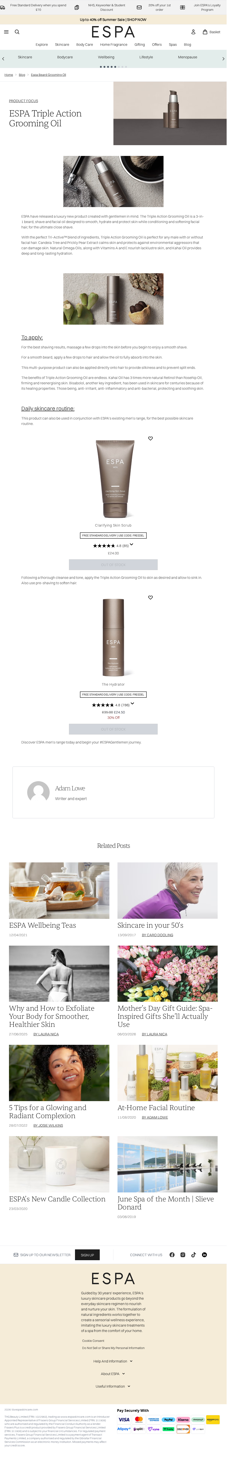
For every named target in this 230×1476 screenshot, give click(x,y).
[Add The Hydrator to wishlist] (150, 597)
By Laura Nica (46, 1034)
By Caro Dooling (157, 935)
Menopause (187, 57)
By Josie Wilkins (48, 1125)
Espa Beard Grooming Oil (48, 75)
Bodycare (65, 57)
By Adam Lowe (155, 1117)
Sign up (87, 1255)
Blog (22, 75)
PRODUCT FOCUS (23, 100)
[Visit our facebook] (172, 1254)
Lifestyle (146, 57)
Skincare (25, 57)
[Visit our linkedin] (204, 1254)
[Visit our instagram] (182, 1254)
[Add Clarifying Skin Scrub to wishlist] (150, 438)
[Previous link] (3, 59)
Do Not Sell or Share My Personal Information (113, 1348)
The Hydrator (113, 684)
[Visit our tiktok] (193, 1254)
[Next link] (223, 59)
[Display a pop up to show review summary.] (131, 544)
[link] (193, 31)
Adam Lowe (70, 788)
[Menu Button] (6, 31)
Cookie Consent (93, 1341)
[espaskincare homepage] (113, 31)
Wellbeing (106, 57)
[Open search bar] (17, 31)
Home (8, 75)
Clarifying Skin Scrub (113, 525)
